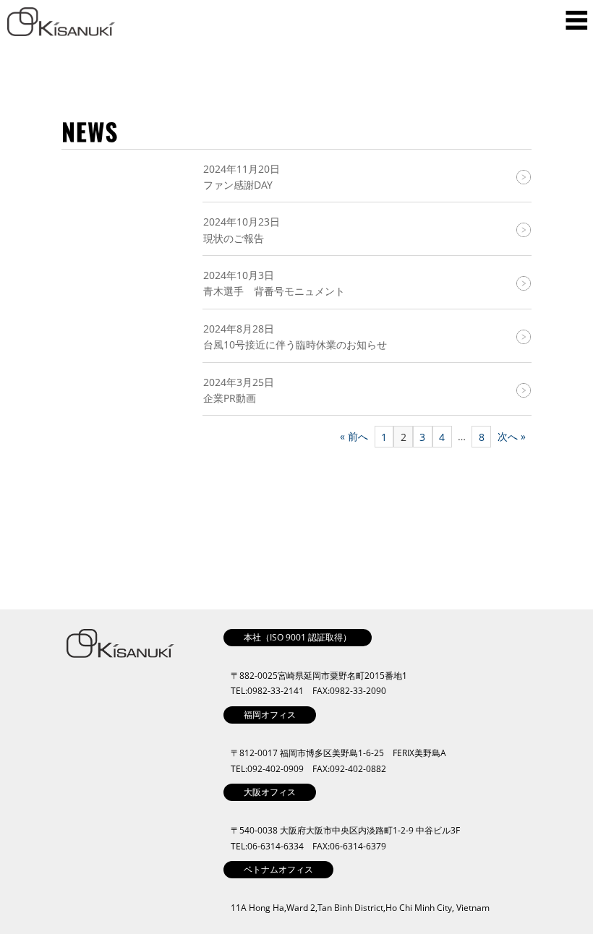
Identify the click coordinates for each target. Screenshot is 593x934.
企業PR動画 (229, 398)
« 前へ (354, 436)
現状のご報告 (233, 238)
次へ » (512, 436)
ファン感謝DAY (238, 185)
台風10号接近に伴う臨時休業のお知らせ (295, 344)
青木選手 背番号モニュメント (274, 291)
